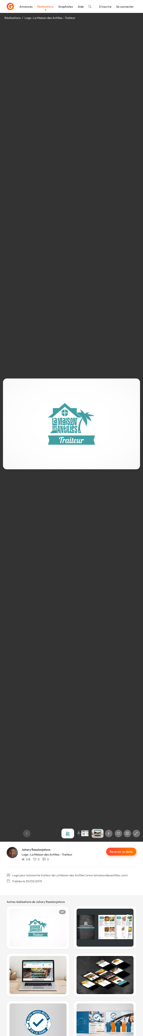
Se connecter (125, 6)
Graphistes (65, 6)
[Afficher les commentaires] (127, 833)
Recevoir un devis (121, 851)
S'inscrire (105, 6)
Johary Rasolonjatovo (36, 849)
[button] (108, 833)
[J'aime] (118, 833)
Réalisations (45, 6)
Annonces (26, 6)
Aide (81, 6)
